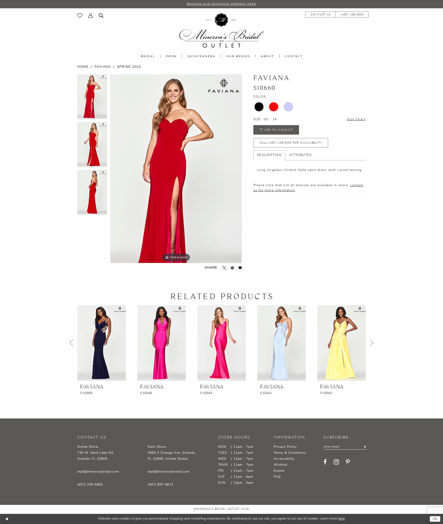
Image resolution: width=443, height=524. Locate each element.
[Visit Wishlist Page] (80, 15)
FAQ (277, 477)
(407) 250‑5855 (90, 484)
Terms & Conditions (290, 453)
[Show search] (101, 15)
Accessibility (284, 459)
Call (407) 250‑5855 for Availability (291, 142)
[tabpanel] (92, 98)
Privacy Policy (285, 447)
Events (279, 471)
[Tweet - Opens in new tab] (224, 268)
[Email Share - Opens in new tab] (240, 267)
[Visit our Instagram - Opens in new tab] (336, 462)
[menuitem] (80, 15)
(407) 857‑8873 (160, 484)
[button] (90, 15)
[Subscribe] (365, 447)
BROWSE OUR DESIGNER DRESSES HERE (221, 4)
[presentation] (101, 343)
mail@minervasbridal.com (98, 472)
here (341, 519)
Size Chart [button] (356, 119)
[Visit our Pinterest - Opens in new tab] (348, 462)
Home (82, 67)
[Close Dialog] (7, 519)
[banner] (221, 30)
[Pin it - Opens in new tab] (232, 268)
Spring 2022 (129, 67)
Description (269, 155)
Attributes (300, 155)
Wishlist (280, 465)
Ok (435, 519)
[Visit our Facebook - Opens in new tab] (325, 462)
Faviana (103, 67)
